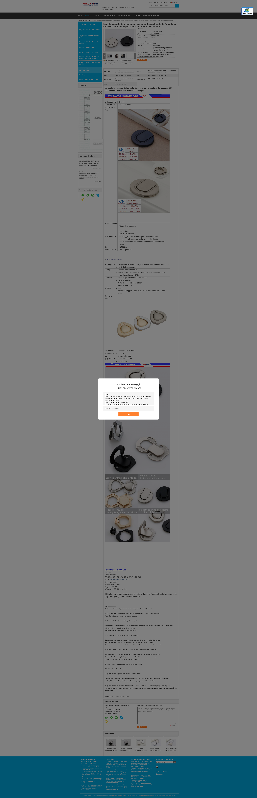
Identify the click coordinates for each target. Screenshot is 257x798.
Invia (128, 414)
